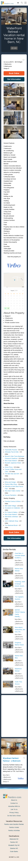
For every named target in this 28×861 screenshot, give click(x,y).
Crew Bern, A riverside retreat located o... (20, 555)
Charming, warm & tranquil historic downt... (20, 584)
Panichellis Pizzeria (11, 450)
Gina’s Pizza (8, 467)
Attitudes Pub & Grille (11, 452)
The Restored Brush (11, 525)
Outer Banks (14, 851)
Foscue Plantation (10, 495)
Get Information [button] (14, 79)
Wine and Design (10, 482)
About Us (14, 800)
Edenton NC (14, 848)
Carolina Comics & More (12, 501)
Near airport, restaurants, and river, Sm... (20, 630)
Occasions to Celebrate (12, 508)
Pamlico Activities (14, 830)
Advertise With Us (14, 806)
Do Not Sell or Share (14, 815)
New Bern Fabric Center (12, 491)
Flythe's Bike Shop (11, 484)
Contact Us (14, 803)
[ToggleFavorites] (23, 60)
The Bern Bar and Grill (12, 474)
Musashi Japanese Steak (13, 463)
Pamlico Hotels (14, 827)
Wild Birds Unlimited (11, 516)
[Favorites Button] (18, 3)
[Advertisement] (14, 706)
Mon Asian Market (11, 460)
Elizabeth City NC (14, 845)
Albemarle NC (14, 839)
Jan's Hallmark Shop (11, 521)
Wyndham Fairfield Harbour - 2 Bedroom (12, 759)
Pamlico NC (14, 842)
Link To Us (14, 809)
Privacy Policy (14, 812)
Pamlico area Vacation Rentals (14, 824)
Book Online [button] (14, 73)
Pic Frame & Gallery (11, 512)
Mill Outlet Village (10, 506)
